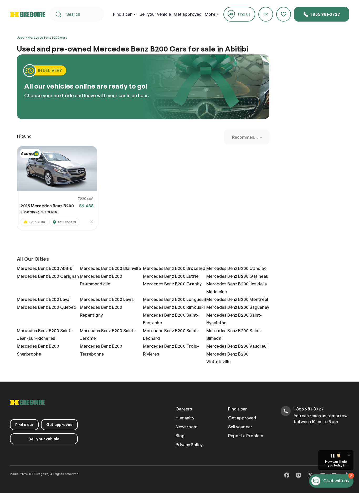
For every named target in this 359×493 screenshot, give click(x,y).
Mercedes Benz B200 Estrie (170, 276)
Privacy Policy (189, 444)
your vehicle (155, 14)
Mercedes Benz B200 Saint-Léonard (171, 334)
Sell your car (240, 426)
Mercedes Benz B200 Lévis (107, 299)
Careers (184, 409)
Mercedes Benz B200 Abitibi (45, 268)
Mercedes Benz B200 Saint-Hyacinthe (234, 319)
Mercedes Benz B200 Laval (44, 299)
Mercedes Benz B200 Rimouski (174, 307)
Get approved (188, 14)
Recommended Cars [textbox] (248, 137)
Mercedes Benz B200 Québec (46, 307)
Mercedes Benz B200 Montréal (237, 299)
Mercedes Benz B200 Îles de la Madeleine (236, 287)
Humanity (185, 417)
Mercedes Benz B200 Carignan (48, 276)
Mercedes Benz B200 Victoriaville (227, 357)
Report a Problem (245, 435)
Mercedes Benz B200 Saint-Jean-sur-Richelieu (45, 334)
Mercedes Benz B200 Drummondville (101, 280)
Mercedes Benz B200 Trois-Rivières (171, 350)
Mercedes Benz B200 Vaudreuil (237, 346)
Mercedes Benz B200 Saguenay (237, 307)
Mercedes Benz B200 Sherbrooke (38, 350)
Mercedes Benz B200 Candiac (236, 268)
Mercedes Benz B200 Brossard (174, 268)
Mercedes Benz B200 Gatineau (237, 276)
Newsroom (186, 426)
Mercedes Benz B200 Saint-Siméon (234, 334)
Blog (180, 435)
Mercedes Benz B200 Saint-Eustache (171, 319)
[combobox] (246, 137)
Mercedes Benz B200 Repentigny (101, 311)
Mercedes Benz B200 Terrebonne (101, 350)
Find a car (237, 409)
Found (24, 136)
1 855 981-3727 (324, 14)
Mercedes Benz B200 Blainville (110, 268)
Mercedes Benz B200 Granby (172, 283)
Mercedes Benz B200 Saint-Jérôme (108, 334)
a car (122, 14)
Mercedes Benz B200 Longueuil (174, 299)
